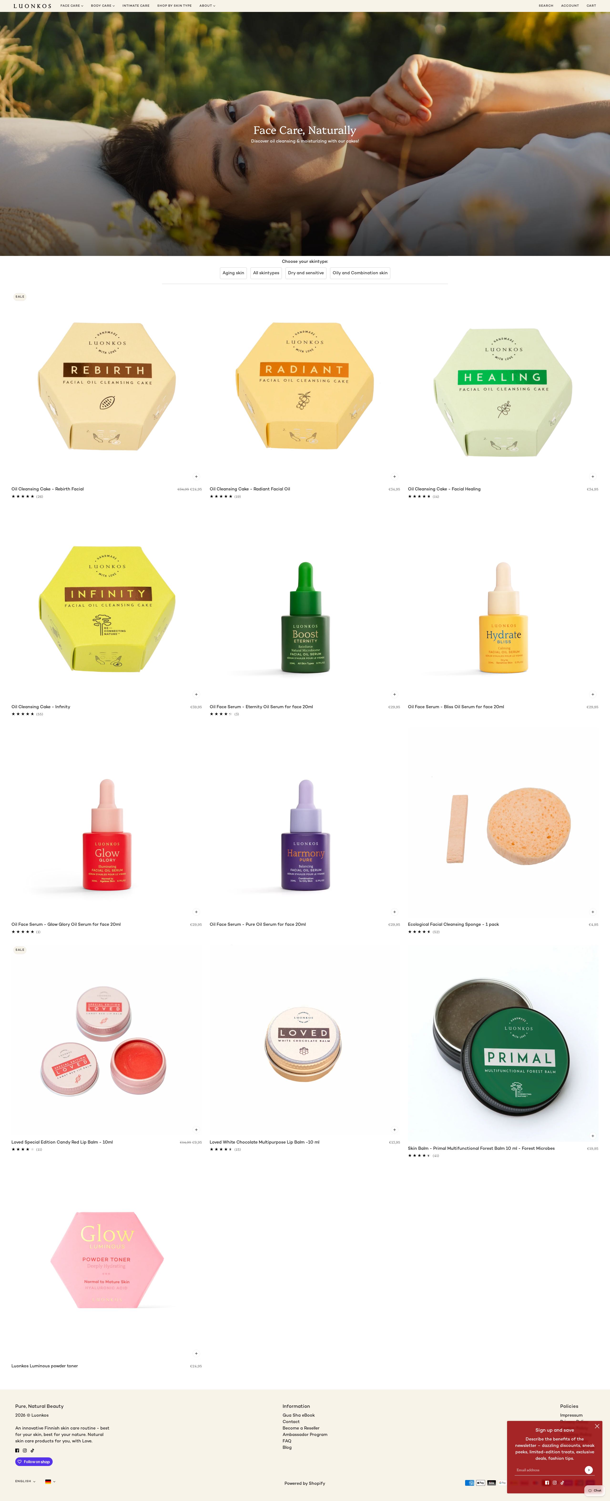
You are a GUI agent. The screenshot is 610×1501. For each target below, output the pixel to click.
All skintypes (266, 273)
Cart (592, 6)
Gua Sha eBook (299, 1415)
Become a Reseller (301, 1428)
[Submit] (589, 1470)
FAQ (287, 1441)
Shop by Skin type (174, 6)
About (206, 6)
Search (546, 6)
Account (570, 6)
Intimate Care (136, 6)
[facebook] (547, 1482)
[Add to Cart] (196, 476)
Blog (287, 1447)
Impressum (571, 1415)
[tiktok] (562, 1482)
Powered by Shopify (305, 1483)
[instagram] (555, 1482)
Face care (71, 6)
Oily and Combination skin (360, 273)
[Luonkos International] (32, 6)
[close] (597, 1426)
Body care (101, 6)
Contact (291, 1422)
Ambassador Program (305, 1435)
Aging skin (233, 273)
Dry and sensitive (306, 273)
